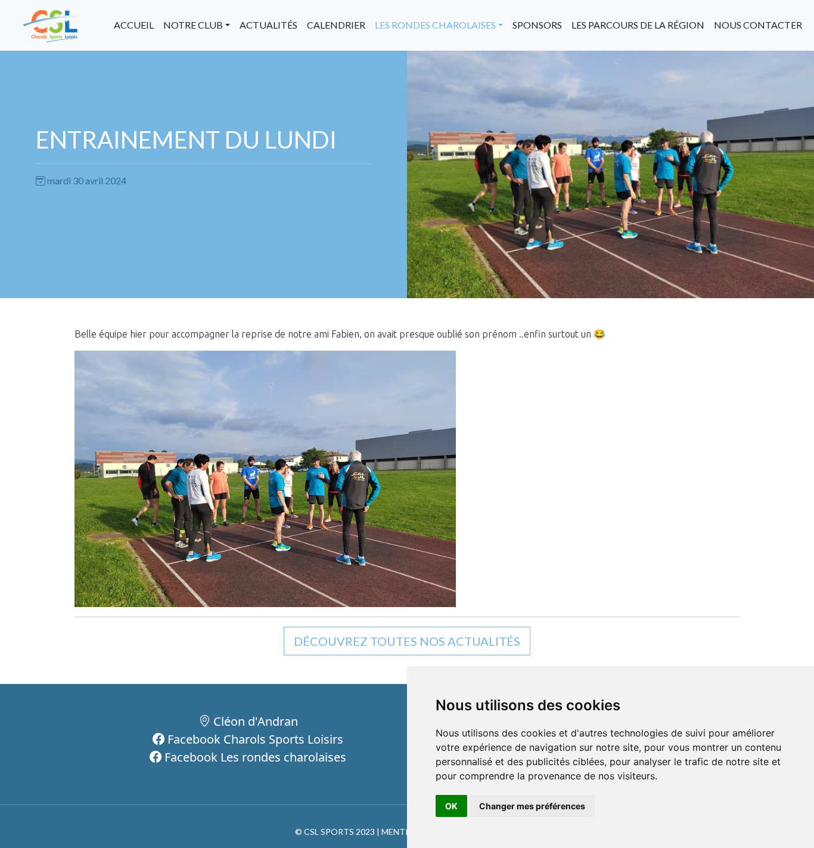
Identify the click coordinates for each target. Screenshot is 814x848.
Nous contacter (758, 24)
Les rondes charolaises (435, 24)
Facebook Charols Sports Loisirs (253, 739)
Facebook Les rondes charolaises (253, 757)
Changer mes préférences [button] (532, 806)
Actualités (268, 24)
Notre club (193, 24)
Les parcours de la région (637, 24)
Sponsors (537, 24)
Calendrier (336, 24)
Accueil (134, 24)
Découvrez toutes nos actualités (407, 641)
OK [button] (451, 806)
